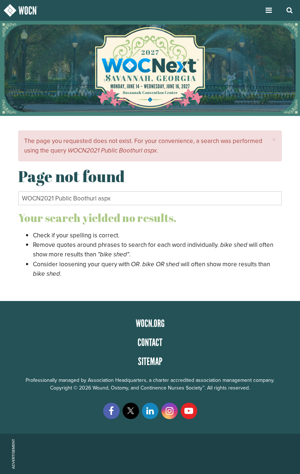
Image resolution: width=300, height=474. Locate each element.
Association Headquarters (117, 380)
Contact (150, 342)
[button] (274, 139)
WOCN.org (150, 323)
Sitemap (150, 361)
